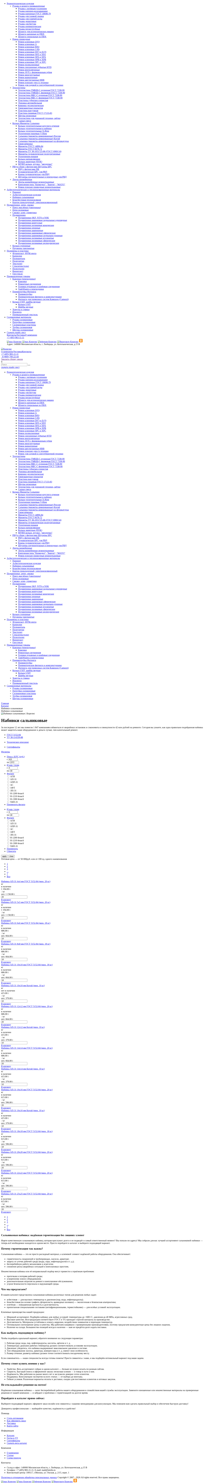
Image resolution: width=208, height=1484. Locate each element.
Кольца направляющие (29, 159)
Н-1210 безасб (17, 796)
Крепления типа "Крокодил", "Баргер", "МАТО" (41, 184)
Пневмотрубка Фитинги (24, 291)
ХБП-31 (14, 802)
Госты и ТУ (12, 1438)
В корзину (6, 899)
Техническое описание (18, 742)
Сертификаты (13, 747)
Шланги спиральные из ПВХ (32, 36)
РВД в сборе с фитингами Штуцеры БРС (32, 166)
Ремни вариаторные (27, 77)
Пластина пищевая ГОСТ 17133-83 (35, 113)
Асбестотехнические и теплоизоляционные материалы (33, 189)
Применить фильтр (16, 804)
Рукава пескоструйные (29, 29)
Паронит (16, 192)
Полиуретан (18, 261)
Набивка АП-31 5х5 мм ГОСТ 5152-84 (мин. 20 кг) (25, 902)
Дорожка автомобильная (30, 103)
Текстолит (17, 263)
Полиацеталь (18, 258)
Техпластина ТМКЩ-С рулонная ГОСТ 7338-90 (41, 90)
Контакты (11, 335)
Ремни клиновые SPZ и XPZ (32, 54)
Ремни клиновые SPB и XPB (32, 59)
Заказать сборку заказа (12, 359)
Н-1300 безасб (17, 799)
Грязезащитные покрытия (30, 108)
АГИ (12, 776)
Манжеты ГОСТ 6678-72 (30, 149)
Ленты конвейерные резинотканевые (36, 182)
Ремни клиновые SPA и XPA (32, 57)
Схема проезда (14, 1458)
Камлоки (22, 281)
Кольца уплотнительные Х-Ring (33, 131)
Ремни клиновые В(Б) (28, 47)
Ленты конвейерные (22, 179)
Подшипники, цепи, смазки (20, 205)
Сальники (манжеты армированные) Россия (39, 136)
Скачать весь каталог (17, 1443)
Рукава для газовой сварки (31, 16)
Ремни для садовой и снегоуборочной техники (40, 85)
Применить (12, 848)
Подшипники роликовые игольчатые (36, 238)
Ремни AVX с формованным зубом (35, 72)
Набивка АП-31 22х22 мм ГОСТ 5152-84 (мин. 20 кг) (27, 1173)
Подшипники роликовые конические (36, 225)
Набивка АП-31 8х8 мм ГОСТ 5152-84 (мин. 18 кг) (25, 944)
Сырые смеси (24, 121)
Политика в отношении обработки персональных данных (29, 1477)
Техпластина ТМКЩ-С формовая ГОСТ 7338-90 (41, 93)
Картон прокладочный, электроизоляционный (34, 202)
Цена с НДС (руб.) (16, 756)
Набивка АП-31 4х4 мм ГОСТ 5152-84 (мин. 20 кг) (25, 881)
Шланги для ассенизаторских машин (36, 31)
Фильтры (5, 752)
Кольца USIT (24, 304)
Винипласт (17, 271)
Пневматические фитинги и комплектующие (40, 297)
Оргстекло (17, 274)
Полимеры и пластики (18, 251)
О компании (31, 335)
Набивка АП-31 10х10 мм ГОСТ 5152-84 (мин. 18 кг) (27, 965)
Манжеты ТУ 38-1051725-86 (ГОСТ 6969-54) (39, 151)
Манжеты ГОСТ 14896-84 (30, 146)
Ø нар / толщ (13, 765)
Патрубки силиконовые (23, 322)
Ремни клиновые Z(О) (29, 42)
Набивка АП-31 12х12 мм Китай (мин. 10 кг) (23, 1027)
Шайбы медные (25, 307)
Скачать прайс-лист (16, 332)
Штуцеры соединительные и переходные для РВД (42, 177)
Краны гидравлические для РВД (33, 174)
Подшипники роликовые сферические (36, 240)
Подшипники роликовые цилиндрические (38, 243)
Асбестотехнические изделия (26, 195)
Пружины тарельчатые (23, 248)
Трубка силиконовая (22, 327)
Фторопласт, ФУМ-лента (24, 253)
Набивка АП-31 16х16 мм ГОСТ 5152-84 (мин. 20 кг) (27, 1089)
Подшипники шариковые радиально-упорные (40, 235)
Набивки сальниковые (23, 197)
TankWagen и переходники (31, 289)
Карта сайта (12, 1426)
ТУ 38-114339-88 (15, 737)
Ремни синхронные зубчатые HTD (35, 67)
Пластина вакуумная (28, 110)
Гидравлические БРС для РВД (32, 172)
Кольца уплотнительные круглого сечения (38, 126)
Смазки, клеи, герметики (24, 212)
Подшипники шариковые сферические (37, 233)
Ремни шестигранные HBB (31, 80)
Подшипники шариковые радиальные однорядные (42, 220)
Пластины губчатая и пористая (33, 100)
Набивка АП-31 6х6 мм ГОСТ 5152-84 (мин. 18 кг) (25, 923)
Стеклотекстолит (20, 266)
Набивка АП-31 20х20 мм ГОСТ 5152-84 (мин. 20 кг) (27, 1152)
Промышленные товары (18, 276)
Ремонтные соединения (29, 284)
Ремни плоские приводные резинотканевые (39, 187)
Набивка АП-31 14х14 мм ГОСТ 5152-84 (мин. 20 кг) (27, 1048)
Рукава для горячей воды (30, 19)
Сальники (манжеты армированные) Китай (39, 138)
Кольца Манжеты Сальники (25, 123)
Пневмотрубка (25, 294)
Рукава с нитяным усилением (32, 8)
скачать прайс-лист (10, 367)
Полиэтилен (18, 268)
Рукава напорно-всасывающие (33, 11)
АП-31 (13, 779)
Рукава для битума (27, 24)
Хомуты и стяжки (21, 309)
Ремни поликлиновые (28, 64)
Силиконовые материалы (19, 317)
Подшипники (19, 215)
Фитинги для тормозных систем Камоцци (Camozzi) (43, 299)
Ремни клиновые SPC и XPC (32, 62)
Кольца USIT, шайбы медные (26, 302)
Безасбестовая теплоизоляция (26, 200)
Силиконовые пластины (24, 325)
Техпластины (18, 87)
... (7, 871)
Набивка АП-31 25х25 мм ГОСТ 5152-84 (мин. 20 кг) (27, 1194)
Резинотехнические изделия (20, 3)
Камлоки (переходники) (24, 279)
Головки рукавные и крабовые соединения (39, 286)
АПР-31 (14, 782)
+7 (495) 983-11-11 (15, 337)
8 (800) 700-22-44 (10, 356)
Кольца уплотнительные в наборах (35, 128)
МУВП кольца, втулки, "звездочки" (35, 164)
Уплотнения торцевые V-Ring (32, 133)
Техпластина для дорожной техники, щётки (39, 118)
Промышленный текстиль (25, 314)
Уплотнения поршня (28, 156)
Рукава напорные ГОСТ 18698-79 (34, 13)
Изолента (17, 312)
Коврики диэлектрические (31, 105)
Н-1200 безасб (17, 793)
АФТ (12, 788)
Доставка (20, 335)
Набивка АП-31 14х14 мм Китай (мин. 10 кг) (23, 1069)
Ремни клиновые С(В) (29, 49)
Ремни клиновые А (27, 44)
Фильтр (10, 773)
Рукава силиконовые (22, 319)
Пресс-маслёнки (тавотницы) (26, 207)
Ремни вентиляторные (29, 70)
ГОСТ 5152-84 (14, 735)
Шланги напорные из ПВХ (31, 34)
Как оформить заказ (16, 1421)
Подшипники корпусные (30, 223)
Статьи (10, 1455)
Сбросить (11, 851)
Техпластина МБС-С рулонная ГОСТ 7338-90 (40, 95)
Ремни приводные (21, 39)
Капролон (17, 256)
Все (8, 876)
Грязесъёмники (25, 144)
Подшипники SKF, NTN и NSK (33, 217)
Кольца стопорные (21, 246)
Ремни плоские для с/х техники (33, 82)
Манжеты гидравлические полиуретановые (39, 154)
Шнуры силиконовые (22, 330)
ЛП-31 (13, 790)
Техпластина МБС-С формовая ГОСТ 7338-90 (40, 98)
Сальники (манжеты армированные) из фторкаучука (43, 141)
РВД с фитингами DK (28, 169)
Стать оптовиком (15, 1418)
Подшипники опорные (29, 228)
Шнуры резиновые (27, 115)
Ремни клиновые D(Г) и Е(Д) (32, 52)
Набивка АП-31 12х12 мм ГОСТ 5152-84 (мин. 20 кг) (27, 1006)
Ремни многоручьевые (29, 75)
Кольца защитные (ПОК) (30, 161)
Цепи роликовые (20, 210)
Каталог (11, 1435)
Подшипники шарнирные (30, 230)
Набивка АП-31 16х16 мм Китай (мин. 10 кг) (23, 1110)
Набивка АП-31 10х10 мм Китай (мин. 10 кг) (23, 985)
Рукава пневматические (29, 26)
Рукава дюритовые (27, 21)
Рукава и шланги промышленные (28, 6)
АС (11, 785)
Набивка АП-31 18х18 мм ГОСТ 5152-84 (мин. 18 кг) (27, 1131)
